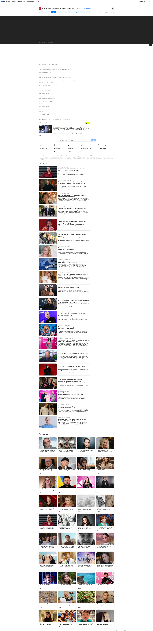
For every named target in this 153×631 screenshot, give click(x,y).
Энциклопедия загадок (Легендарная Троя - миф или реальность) (56, 69)
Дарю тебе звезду (46, 122)
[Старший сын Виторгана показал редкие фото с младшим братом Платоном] (67, 619)
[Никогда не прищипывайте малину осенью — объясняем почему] (86, 600)
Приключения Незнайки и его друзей (50, 96)
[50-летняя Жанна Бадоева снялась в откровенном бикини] (67, 581)
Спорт (112, 12)
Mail (2, 630)
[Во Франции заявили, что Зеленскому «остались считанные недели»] (67, 485)
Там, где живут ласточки (47, 101)
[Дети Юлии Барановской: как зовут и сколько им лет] (105, 542)
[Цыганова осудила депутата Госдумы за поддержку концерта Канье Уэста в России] (105, 446)
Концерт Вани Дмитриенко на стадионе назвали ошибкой (72, 235)
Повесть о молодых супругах (48, 98)
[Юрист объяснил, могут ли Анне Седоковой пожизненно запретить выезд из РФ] (105, 619)
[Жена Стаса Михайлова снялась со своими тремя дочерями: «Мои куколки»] (48, 561)
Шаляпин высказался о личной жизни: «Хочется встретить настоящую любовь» (72, 195)
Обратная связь (148, 630)
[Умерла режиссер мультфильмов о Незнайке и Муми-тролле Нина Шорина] (67, 542)
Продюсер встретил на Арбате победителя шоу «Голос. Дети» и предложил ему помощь (72, 222)
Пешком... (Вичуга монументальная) (50, 64)
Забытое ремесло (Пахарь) (48, 90)
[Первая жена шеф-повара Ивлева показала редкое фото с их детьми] (67, 466)
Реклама (10, 630)
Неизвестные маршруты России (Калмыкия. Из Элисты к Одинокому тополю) (59, 80)
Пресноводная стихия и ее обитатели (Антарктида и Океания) (56, 119)
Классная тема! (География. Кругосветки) (51, 74)
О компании (6, 630)
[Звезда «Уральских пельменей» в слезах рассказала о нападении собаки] (105, 561)
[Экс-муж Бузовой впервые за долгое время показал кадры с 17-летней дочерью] (105, 600)
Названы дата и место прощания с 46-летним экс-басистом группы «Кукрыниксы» (73, 261)
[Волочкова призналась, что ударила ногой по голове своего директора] (48, 523)
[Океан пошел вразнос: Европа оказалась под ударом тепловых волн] (86, 581)
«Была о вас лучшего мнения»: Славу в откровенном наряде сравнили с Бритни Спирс (73, 340)
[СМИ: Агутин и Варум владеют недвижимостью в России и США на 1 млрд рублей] (67, 561)
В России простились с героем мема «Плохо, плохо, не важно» (73, 354)
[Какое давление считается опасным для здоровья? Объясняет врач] (67, 523)
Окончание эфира (46, 135)
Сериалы (107, 12)
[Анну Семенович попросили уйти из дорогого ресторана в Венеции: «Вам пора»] (48, 504)
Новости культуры (46, 93)
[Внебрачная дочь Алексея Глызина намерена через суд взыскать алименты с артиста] (48, 581)
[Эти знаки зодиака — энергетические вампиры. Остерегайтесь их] (105, 466)
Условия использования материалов (138, 630)
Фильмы (101, 12)
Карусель (44, 109)
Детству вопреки (46, 85)
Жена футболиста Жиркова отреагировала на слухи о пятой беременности (73, 274)
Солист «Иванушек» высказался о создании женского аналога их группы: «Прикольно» (71, 393)
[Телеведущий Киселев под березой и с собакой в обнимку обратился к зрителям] (48, 466)
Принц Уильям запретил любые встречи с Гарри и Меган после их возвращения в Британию (72, 209)
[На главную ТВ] (4, 1)
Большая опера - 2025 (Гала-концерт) (50, 103)
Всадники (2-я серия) (47, 82)
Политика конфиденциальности (125, 630)
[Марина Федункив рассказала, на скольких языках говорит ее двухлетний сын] (105, 523)
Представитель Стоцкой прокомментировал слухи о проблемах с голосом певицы (73, 327)
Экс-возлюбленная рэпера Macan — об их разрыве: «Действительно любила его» (73, 406)
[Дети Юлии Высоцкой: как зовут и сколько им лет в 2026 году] (48, 485)
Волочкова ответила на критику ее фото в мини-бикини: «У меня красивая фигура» (72, 169)
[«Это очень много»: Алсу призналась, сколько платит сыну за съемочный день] (105, 581)
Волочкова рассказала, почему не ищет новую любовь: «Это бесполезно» (72, 248)
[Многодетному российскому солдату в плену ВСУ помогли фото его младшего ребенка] (67, 446)
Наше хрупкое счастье (47, 111)
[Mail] (2, 1)
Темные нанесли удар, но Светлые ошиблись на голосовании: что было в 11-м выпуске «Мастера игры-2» (72, 183)
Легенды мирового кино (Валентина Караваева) (52, 67)
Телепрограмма (42, 5)
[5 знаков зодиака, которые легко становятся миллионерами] (67, 600)
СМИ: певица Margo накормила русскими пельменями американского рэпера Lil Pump (71, 380)
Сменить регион (86, 8)
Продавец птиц (45, 72)
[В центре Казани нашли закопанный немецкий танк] (105, 504)
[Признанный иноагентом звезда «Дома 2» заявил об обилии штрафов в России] (86, 619)
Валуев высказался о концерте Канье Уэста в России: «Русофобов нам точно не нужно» (73, 301)
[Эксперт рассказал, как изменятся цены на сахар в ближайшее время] (86, 504)
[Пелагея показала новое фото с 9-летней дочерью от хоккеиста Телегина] (67, 504)
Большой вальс (45, 114)
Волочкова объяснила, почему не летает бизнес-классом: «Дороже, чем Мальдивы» (72, 419)
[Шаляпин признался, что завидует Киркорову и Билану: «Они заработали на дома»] (86, 466)
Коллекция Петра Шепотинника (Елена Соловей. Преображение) (56, 77)
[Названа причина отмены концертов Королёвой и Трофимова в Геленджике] (86, 485)
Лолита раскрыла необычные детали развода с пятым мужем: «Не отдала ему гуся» (72, 367)
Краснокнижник (45, 88)
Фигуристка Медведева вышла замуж (69, 287)
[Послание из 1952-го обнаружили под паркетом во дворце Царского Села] (48, 600)
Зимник (44, 117)
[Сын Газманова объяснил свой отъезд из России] (86, 446)
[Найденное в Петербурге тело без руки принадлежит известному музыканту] (86, 542)
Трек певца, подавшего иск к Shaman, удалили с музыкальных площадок (72, 314)
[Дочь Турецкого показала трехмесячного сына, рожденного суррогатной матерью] (48, 619)
